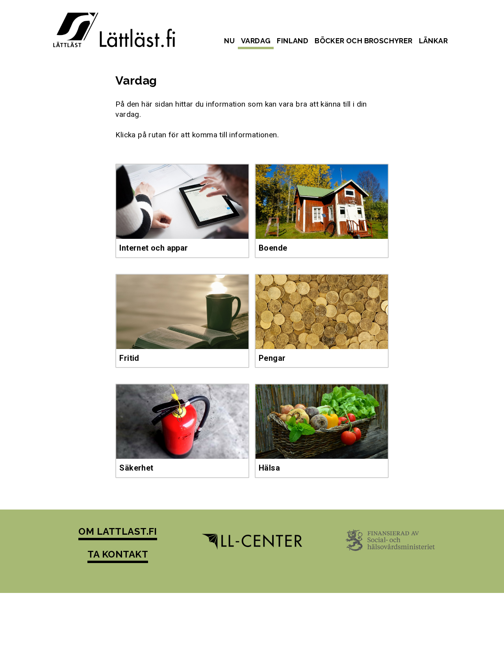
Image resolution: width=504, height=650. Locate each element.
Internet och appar (153, 248)
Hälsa (269, 468)
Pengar (272, 358)
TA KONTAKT (117, 554)
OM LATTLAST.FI (117, 531)
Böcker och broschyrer (363, 41)
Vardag (256, 41)
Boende (273, 248)
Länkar (433, 41)
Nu (229, 41)
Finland (292, 41)
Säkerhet (136, 468)
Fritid (129, 358)
